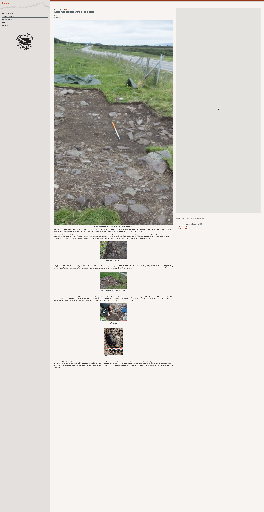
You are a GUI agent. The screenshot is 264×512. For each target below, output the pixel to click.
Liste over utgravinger (8, 16)
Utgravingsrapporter (8, 19)
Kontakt (4, 28)
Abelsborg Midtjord (70, 4)
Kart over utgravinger (8, 13)
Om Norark (5, 25)
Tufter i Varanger (183, 228)
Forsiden (4, 10)
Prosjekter (61, 4)
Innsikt (4, 22)
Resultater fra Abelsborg (185, 226)
